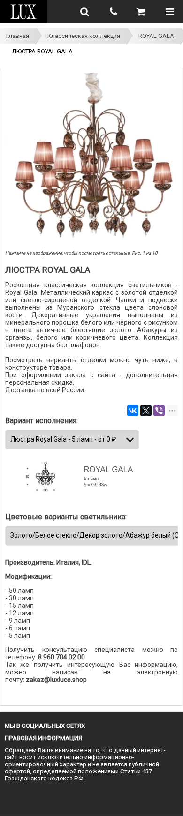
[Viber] (159, 410)
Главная (17, 35)
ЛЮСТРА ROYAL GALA (42, 51)
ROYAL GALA (156, 35)
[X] (146, 410)
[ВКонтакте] (132, 410)
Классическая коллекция (83, 35)
